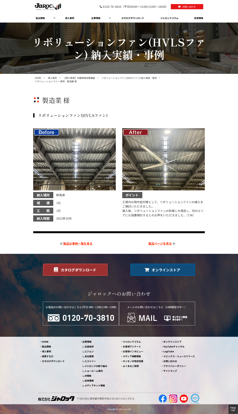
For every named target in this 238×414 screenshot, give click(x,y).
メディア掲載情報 (132, 356)
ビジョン (89, 351)
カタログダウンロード (132, 18)
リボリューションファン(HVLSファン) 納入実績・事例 (129, 78)
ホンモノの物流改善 (133, 361)
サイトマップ (170, 370)
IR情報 (88, 375)
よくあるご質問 (131, 366)
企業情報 (95, 18)
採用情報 (198, 18)
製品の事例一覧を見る (77, 243)
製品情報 (40, 18)
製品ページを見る (160, 243)
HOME (38, 78)
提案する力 (47, 356)
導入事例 (69, 18)
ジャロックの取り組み (96, 366)
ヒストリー (90, 361)
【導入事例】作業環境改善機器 (79, 78)
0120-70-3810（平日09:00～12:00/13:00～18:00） (135, 7)
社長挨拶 (89, 346)
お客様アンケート (132, 346)
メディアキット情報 (95, 385)
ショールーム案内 (94, 370)
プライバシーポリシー (174, 366)
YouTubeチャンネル (174, 346)
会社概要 (89, 356)
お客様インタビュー (133, 351)
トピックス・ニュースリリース (179, 356)
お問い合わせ (189, 6)
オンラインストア (166, 269)
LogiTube (168, 351)
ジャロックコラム (169, 18)
